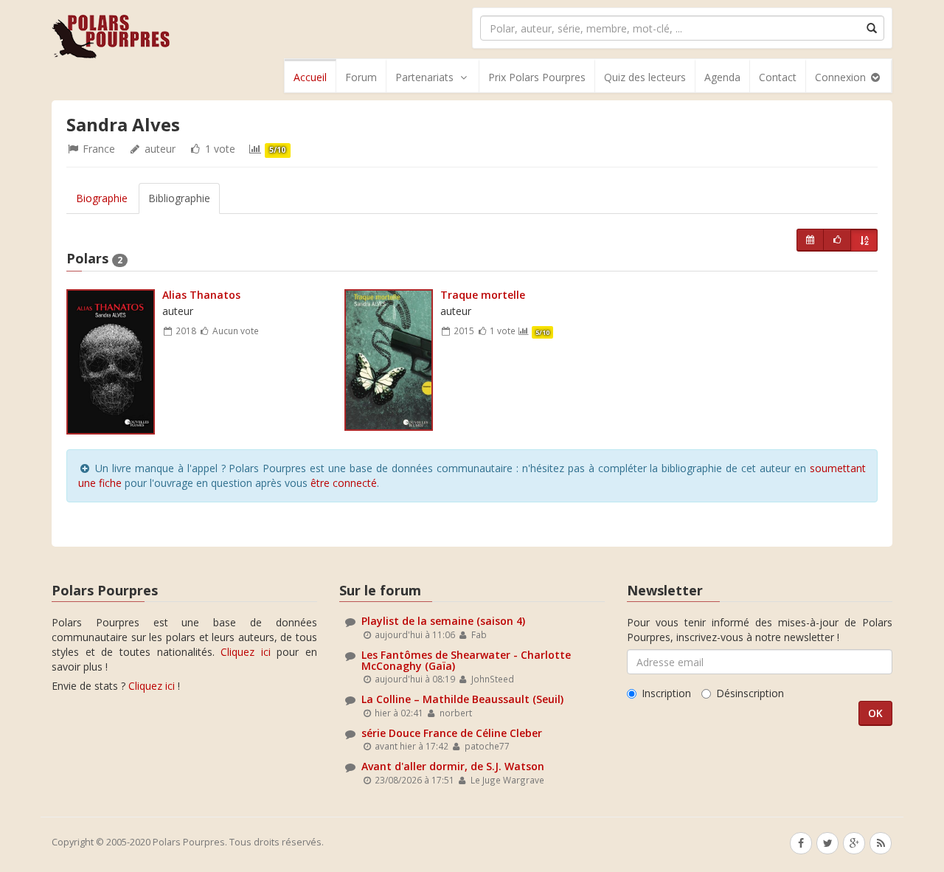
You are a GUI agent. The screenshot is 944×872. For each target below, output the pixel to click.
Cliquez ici (246, 652)
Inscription (666, 693)
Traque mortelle (482, 295)
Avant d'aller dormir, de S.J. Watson (452, 766)
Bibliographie (179, 198)
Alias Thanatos (201, 295)
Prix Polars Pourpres (537, 77)
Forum (361, 77)
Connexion (842, 77)
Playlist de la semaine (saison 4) (443, 621)
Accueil (310, 77)
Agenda (722, 77)
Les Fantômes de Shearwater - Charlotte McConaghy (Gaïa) (466, 660)
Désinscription (750, 693)
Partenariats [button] (424, 77)
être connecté (343, 483)
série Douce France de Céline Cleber (451, 733)
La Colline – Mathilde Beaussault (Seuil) (462, 699)
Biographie (102, 198)
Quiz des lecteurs (645, 77)
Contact (777, 77)
